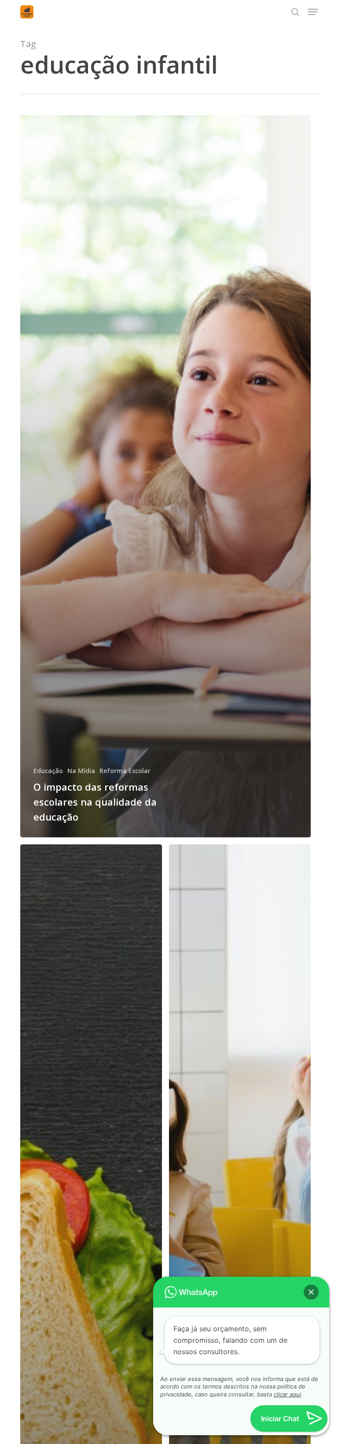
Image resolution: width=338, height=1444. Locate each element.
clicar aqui (287, 1394)
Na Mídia (81, 770)
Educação (48, 770)
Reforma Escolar (125, 770)
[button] (313, 11)
